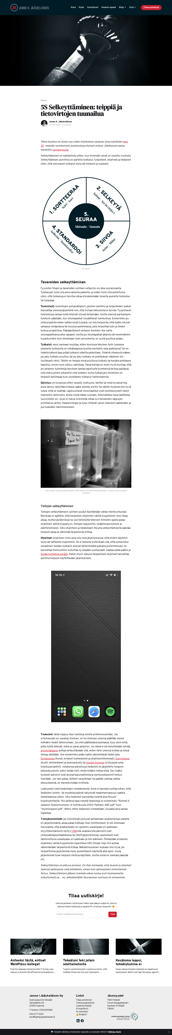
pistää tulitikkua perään (54, 554)
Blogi (121, 7)
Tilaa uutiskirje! (151, 7)
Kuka (73, 7)
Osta (131, 7)
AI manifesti (82, 1008)
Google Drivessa (95, 762)
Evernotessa (122, 758)
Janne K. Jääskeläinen (60, 121)
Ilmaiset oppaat (108, 7)
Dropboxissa (48, 758)
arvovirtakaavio (49, 750)
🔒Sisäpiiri (81, 1014)
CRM (74, 831)
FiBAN (110, 1008)
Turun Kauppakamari (117, 1003)
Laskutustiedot (84, 1005)
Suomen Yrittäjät (115, 1005)
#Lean (44, 100)
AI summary (82, 1011)
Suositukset (92, 7)
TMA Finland (113, 1000)
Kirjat (81, 7)
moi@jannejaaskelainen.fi (42, 1017)
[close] (169, 1032)
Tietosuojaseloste (85, 1003)
